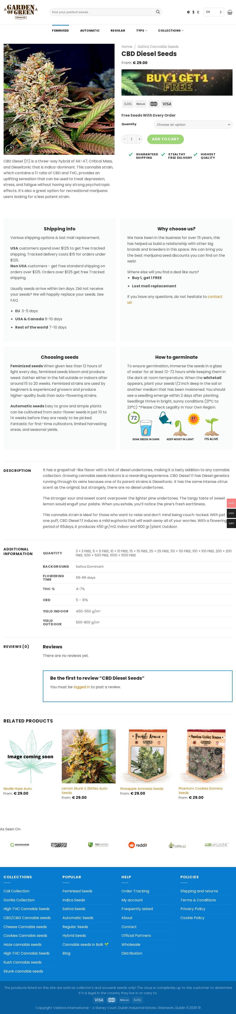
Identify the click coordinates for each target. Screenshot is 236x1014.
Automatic (90, 30)
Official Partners (136, 935)
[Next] (232, 770)
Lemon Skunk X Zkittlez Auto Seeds (84, 790)
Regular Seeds (75, 926)
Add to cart (165, 139)
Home (126, 46)
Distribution (131, 953)
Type (140, 30)
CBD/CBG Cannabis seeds (27, 917)
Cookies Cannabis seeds (25, 935)
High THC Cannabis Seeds (26, 908)
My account (132, 900)
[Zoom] (9, 149)
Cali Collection (16, 891)
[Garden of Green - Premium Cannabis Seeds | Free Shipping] (20, 12)
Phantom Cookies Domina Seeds (200, 790)
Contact (129, 926)
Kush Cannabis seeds (22, 962)
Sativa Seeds (73, 908)
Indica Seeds (73, 900)
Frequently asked (137, 908)
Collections (169, 30)
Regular (118, 30)
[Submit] (158, 12)
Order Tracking (135, 891)
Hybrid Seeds (74, 935)
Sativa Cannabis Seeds (158, 46)
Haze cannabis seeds (22, 944)
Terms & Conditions (198, 900)
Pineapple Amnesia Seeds (141, 789)
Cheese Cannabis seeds (25, 926)
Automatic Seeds (77, 917)
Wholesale (130, 944)
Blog (66, 953)
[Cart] (230, 12)
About (127, 917)
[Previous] (3, 770)
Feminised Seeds (77, 891)
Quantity (128, 124)
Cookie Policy (192, 917)
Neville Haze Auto (17, 789)
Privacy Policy (192, 908)
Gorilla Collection (19, 900)
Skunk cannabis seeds (23, 971)
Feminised (60, 30)
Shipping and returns (199, 891)
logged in (82, 687)
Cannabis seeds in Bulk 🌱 (85, 944)
